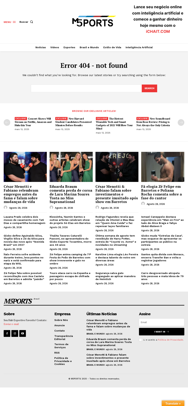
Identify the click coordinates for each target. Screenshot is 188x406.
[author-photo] (6, 208)
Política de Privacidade (170, 340)
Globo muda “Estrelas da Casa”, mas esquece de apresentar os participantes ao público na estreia (161, 240)
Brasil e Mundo (95, 333)
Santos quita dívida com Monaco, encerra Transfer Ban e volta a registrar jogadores (162, 257)
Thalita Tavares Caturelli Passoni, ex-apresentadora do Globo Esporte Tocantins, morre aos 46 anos (71, 240)
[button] (27, 22)
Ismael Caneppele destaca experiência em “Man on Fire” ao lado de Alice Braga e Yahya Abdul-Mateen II (162, 221)
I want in (159, 331)
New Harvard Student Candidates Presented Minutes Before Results (73, 122)
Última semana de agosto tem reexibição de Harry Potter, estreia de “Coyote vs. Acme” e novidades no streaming (115, 240)
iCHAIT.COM (158, 31)
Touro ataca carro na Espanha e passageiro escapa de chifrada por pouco (70, 276)
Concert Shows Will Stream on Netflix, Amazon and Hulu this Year (33, 122)
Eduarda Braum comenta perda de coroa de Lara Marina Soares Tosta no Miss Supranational (71, 194)
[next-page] (181, 122)
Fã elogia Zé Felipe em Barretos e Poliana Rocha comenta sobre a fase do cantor (161, 192)
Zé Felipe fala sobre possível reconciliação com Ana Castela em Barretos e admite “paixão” (24, 276)
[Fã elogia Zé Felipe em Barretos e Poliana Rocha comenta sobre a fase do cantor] (162, 167)
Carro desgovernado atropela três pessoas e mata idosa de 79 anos (162, 276)
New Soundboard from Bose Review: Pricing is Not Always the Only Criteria (153, 122)
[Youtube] (22, 333)
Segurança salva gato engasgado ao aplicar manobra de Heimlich (115, 276)
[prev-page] (7, 122)
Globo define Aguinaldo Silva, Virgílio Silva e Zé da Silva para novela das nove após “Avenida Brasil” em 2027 (24, 240)
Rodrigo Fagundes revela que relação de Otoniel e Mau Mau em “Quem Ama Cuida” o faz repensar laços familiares (114, 221)
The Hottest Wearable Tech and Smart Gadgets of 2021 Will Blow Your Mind (114, 123)
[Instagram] (14, 333)
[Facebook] (7, 333)
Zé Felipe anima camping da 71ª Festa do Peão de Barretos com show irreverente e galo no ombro (70, 259)
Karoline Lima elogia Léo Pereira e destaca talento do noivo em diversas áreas (116, 257)
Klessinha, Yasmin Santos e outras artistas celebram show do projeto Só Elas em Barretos (70, 219)
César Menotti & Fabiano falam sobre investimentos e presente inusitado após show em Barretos (116, 194)
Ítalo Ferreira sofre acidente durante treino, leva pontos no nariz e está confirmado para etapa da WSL (24, 259)
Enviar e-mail (11, 324)
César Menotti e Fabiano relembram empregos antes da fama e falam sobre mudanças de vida (21, 194)
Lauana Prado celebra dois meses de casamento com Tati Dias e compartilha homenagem (24, 219)
